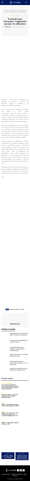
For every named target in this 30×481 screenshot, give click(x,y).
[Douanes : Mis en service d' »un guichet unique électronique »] (5, 356)
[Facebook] (10, 31)
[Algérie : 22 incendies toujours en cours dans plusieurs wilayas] (24, 404)
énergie (3, 393)
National (3, 402)
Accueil (5, 10)
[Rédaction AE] (15, 317)
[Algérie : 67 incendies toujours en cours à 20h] (24, 422)
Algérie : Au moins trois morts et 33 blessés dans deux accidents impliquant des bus (10, 414)
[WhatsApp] (20, 31)
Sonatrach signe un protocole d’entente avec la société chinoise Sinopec (9, 396)
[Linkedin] (21, 470)
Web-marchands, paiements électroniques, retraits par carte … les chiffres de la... (19, 363)
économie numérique (13, 10)
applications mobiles (14, 309)
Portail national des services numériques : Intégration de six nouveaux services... (17, 349)
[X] (13, 31)
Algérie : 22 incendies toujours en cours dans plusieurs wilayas (10, 405)
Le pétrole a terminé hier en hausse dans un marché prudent (8, 456)
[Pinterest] (16, 31)
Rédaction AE (8, 26)
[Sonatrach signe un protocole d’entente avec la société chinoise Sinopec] (24, 395)
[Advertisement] (15, 82)
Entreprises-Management (6, 383)
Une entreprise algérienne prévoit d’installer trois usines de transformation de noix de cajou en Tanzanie (9, 387)
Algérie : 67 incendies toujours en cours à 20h (10, 423)
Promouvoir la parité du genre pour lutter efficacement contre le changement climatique (22, 457)
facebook (22, 309)
